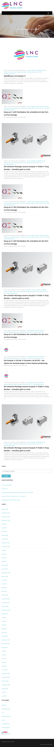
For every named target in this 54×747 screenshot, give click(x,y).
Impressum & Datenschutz (46, 744)
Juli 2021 (4, 651)
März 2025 (4, 531)
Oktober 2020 (5, 681)
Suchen (6, 476)
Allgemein (4, 705)
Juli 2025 (4, 524)
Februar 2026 (5, 509)
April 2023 (4, 587)
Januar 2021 (5, 670)
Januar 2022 (5, 636)
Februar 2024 (5, 565)
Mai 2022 (4, 625)
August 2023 (5, 576)
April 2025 (4, 528)
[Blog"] (6, 733)
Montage (29, 72)
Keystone (11, 72)
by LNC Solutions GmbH (13, 70)
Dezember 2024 (6, 543)
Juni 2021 (4, 655)
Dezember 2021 (5, 640)
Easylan (44, 70)
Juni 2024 (4, 554)
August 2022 (5, 614)
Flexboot (47, 106)
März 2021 (4, 666)
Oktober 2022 (5, 606)
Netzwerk (34, 72)
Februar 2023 (5, 595)
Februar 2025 (5, 535)
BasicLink (29, 290)
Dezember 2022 (6, 599)
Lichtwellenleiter (6, 724)
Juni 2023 (4, 580)
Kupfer (3, 720)
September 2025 (6, 520)
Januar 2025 (5, 539)
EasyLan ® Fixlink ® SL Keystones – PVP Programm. (14, 496)
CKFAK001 (33, 70)
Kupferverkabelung (18, 72)
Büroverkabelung (6, 709)
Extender (6, 72)
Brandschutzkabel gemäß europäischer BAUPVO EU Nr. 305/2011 (17, 492)
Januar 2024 (5, 569)
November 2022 (6, 602)
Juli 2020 (4, 692)
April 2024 (4, 561)
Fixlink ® (14, 291)
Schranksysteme (6, 727)
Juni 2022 (4, 621)
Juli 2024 (4, 550)
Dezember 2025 (6, 513)
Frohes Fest (4, 489)
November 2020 (6, 677)
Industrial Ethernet (6, 716)
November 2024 (6, 546)
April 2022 (4, 628)
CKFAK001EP (38, 70)
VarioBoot (47, 108)
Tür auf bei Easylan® (7, 485)
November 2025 (6, 516)
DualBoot (33, 106)
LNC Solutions (22, 108)
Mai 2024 (4, 557)
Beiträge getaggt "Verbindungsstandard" (28, 29)
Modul (24, 72)
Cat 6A (28, 70)
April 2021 (4, 662)
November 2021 (5, 643)
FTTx (3, 712)
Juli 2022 (4, 617)
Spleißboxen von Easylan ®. (15, 76)
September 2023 (6, 572)
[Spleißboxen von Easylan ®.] (27, 55)
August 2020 (5, 688)
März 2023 (4, 591)
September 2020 (6, 685)
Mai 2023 (4, 584)
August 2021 (5, 647)
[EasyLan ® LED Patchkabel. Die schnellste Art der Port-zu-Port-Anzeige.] (12, 96)
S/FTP (41, 72)
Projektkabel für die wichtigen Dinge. (11, 500)
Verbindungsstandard (9, 73)
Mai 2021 (4, 658)
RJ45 (38, 72)
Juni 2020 (4, 696)
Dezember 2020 (6, 673)
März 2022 (4, 632)
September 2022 (6, 610)
